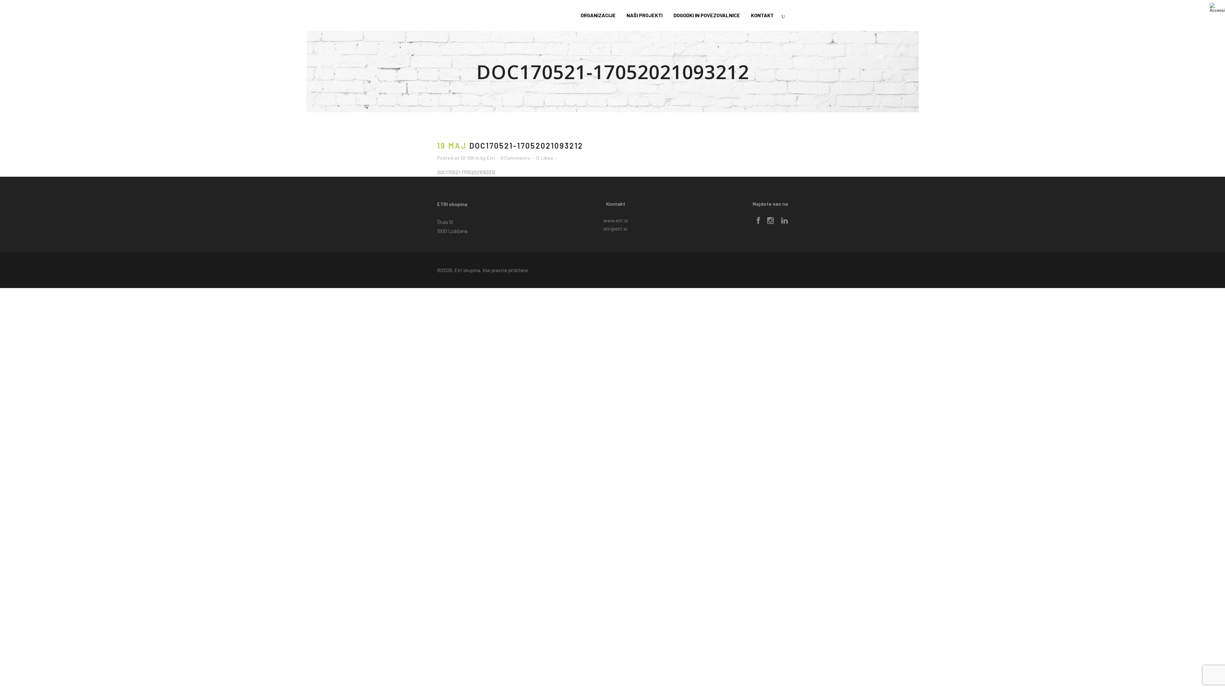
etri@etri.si (615, 229)
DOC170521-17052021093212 (466, 172)
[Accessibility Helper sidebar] (1217, 7)
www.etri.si (615, 220)
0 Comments (515, 158)
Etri (491, 158)
